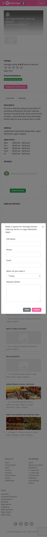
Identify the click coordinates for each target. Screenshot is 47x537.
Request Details (13, 282)
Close (27, 310)
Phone (9, 249)
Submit (37, 310)
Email (8, 260)
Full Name (10, 239)
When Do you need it (15, 271)
